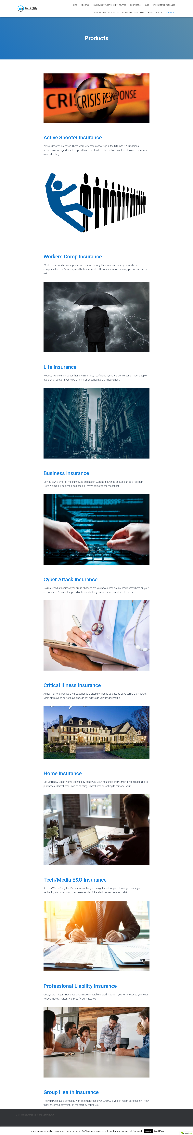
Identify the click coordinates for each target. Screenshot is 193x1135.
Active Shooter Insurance (73, 137)
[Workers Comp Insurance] (96, 201)
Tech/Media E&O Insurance (75, 880)
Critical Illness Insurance (72, 685)
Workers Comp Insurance (73, 257)
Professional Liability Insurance (80, 986)
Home (74, 5)
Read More (159, 1131)
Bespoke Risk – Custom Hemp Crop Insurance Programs (119, 12)
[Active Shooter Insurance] (96, 97)
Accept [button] (148, 1131)
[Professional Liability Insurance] (96, 935)
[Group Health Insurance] (96, 1041)
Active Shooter (155, 12)
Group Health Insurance (71, 1092)
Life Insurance (60, 367)
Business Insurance (66, 473)
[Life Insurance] (96, 316)
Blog (147, 5)
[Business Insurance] (96, 423)
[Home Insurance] (96, 732)
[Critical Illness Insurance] (96, 635)
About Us (85, 5)
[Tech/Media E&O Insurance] (96, 829)
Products (170, 12)
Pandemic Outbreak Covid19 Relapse (110, 5)
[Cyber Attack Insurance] (96, 529)
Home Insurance (63, 773)
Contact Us (135, 5)
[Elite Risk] (28, 8)
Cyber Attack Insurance (164, 5)
